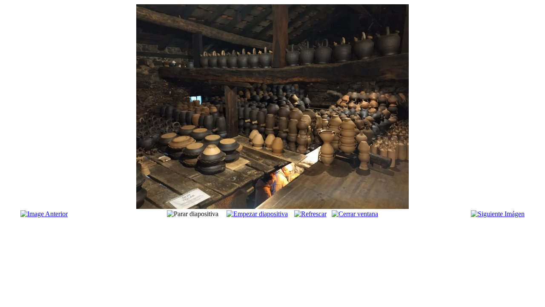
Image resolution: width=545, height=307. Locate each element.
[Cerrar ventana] (355, 213)
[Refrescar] (310, 213)
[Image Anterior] (44, 213)
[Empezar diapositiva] (257, 213)
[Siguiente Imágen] (498, 213)
